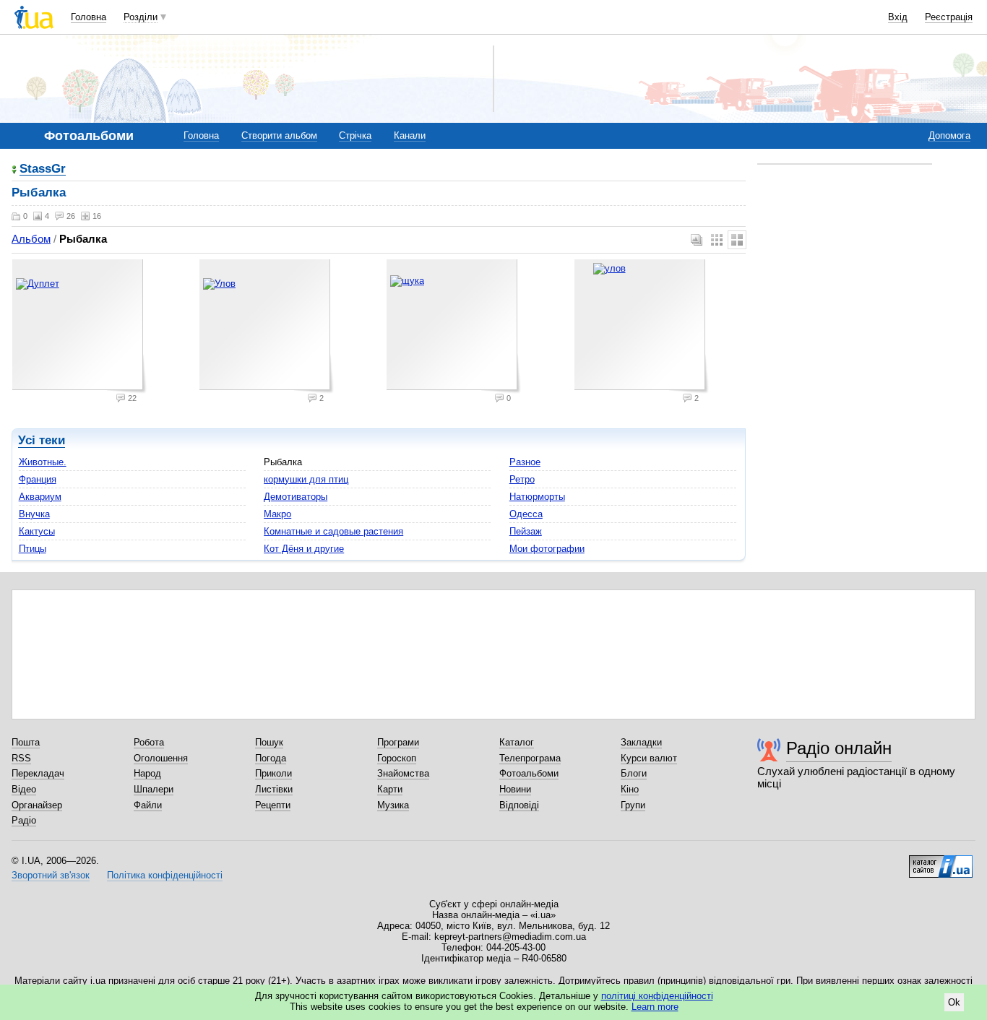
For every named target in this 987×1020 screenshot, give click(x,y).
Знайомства (403, 773)
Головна (88, 17)
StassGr (43, 169)
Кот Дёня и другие (304, 548)
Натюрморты (537, 496)
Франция (37, 479)
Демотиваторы (295, 496)
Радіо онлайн (839, 748)
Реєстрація (949, 17)
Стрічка (355, 135)
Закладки (641, 742)
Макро (277, 514)
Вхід (898, 17)
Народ (147, 773)
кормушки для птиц (306, 479)
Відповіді (519, 805)
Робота (149, 742)
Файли (148, 805)
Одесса (526, 514)
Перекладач (38, 773)
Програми (398, 742)
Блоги (634, 773)
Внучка (34, 514)
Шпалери (153, 789)
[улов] (641, 326)
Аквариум (40, 496)
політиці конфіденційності (657, 995)
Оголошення (161, 758)
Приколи (273, 773)
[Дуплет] (79, 326)
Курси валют (649, 758)
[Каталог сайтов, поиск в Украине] (941, 861)
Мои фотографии (547, 548)
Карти (389, 789)
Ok (954, 1002)
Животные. (42, 462)
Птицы (32, 548)
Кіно (630, 789)
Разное (524, 462)
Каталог (516, 742)
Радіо (24, 820)
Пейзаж (525, 531)
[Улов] (266, 326)
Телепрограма (530, 758)
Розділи (141, 17)
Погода (270, 758)
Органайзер (37, 805)
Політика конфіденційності (165, 875)
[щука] (454, 326)
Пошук (269, 742)
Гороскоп (396, 758)
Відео (24, 789)
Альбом (31, 239)
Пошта (26, 742)
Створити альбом (279, 135)
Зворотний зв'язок (51, 875)
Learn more (655, 1006)
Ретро (522, 479)
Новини (515, 789)
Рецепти (272, 805)
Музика (393, 805)
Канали (410, 135)
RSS (21, 758)
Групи (633, 805)
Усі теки (41, 440)
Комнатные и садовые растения (333, 531)
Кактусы (37, 531)
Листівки (274, 789)
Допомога (949, 135)
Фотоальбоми (529, 773)
